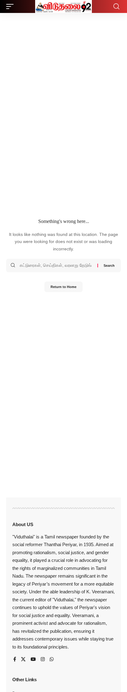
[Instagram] (43, 659)
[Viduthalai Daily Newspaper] (63, 6)
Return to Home (63, 287)
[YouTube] (33, 659)
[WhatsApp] (52, 659)
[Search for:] (56, 265)
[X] (23, 659)
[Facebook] (14, 659)
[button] (11, 6)
